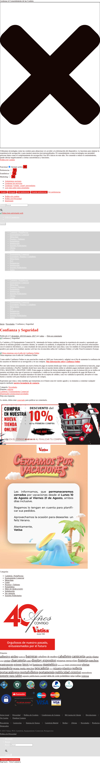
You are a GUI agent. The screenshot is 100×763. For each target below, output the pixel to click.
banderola (22, 657)
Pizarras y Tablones (17, 239)
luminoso (38, 664)
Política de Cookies (7, 160)
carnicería (78, 656)
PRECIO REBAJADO (14, 589)
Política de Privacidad (13, 199)
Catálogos (9, 252)
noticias (10, 389)
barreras (31, 656)
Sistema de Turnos (33, 723)
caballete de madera (48, 656)
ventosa (85, 675)
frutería (83, 660)
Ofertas (12, 248)
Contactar (8, 272)
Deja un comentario (54, 336)
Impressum (9, 201)
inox (25, 664)
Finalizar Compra (19, 718)
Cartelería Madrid (51, 723)
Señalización (15, 243)
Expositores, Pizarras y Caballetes (23, 257)
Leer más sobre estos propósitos (17, 188)
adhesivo (5, 656)
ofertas (85, 664)
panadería (6, 668)
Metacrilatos (14, 259)
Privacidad (16, 715)
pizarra (57, 668)
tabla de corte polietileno (58, 676)
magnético (50, 664)
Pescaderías (4, 723)
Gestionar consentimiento (10, 759)
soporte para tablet (11, 675)
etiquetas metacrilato (67, 660)
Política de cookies (12, 196)
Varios (12, 270)
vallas (78, 675)
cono (28, 660)
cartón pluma (92, 656)
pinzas (51, 668)
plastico (67, 668)
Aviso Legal (4, 715)
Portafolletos (14, 241)
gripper (18, 664)
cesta (1, 661)
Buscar (2, 205)
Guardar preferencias (39, 192)
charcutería (18, 660)
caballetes (64, 656)
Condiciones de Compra (51, 715)
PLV (11, 261)
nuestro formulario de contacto (26, 383)
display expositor (43, 660)
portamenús (47, 672)
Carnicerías (17, 723)
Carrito (8, 755)
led (30, 664)
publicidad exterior (68, 672)
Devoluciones (91, 715)
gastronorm (6, 664)
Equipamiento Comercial (19, 235)
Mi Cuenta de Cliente (73, 715)
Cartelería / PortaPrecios (19, 232)
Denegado (11, 192)
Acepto (3, 192)
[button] (50, 75)
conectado (21, 400)
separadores (86, 672)
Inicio (7, 228)
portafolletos (29, 672)
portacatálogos (10, 672)
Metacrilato (14, 237)
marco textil (61, 665)
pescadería (42, 668)
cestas (7, 660)
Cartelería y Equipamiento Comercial (14, 392)
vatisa (42, 336)
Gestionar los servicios (13, 183)
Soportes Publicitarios (18, 246)
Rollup (65, 723)
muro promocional (73, 664)
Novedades (10, 324)
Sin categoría (10, 593)
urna (72, 676)
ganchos (93, 660)
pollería (77, 668)
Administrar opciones (13, 181)
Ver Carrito (4, 718)
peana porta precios (23, 668)
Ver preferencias (23, 192)
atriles (14, 656)
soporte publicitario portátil (34, 676)
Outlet (12, 250)
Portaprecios (14, 263)
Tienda (7, 230)
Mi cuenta (8, 739)
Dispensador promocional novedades (14, 394)
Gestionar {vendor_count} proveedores (20, 186)
